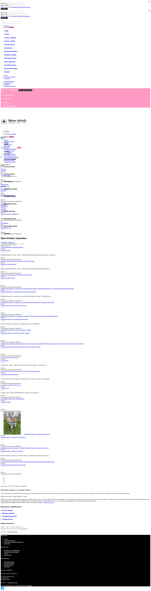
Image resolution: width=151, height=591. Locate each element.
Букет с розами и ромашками (9, 214)
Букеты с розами (9, 41)
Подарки (7, 72)
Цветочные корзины (10, 51)
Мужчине (7, 146)
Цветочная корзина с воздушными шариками (14, 319)
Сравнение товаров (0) (7, 242)
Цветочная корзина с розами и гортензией (13, 305)
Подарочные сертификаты (12, 550)
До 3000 (6, 34)
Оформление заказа (10, 86)
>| (4, 483)
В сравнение (11, 181)
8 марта (10, 152)
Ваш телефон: (5, 5)
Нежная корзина (5, 250)
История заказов (9, 563)
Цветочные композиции (11, 157)
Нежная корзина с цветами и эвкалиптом (13, 437)
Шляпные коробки (10, 54)
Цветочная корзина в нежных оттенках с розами (15, 333)
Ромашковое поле (6, 227)
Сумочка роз (4, 360)
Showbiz (29, 585)
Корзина (6, 84)
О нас (6, 539)
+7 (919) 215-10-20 (12, 90)
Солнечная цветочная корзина (10, 374)
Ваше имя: (4, 3)
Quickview (19, 181)
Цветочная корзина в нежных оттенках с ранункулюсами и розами (21, 347)
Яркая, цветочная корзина (8, 264)
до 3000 (6, 143)
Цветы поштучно (9, 61)
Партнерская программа (11, 552)
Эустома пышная (6, 175)
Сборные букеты (9, 44)
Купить (3, 174)
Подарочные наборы (10, 68)
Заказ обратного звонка (25, 90)
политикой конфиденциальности (20, 7)
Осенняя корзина (6, 402)
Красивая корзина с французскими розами (13, 465)
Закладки (7, 566)
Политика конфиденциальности (13, 542)
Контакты (7, 543)
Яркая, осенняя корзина (8, 278)
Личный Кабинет (9, 562)
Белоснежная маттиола (7, 195)
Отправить (4, 9)
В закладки (4, 181)
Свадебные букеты (10, 65)
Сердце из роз (5, 388)
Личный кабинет (9, 81)
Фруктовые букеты (10, 58)
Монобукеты (8, 48)
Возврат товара (8, 565)
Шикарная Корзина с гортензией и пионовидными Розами (18, 291)
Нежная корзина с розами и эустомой (12, 451)
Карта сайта (7, 555)
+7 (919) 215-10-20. (48, 502)
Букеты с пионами (10, 37)
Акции (6, 30)
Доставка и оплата (9, 540)
